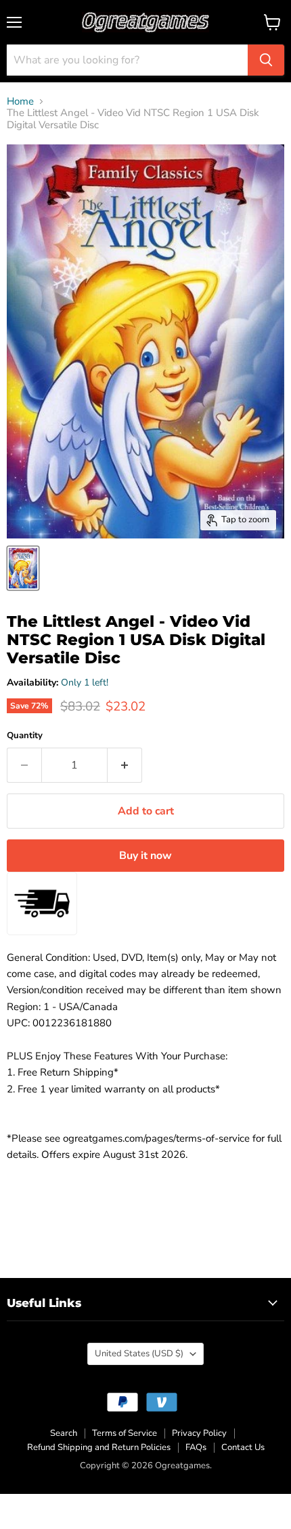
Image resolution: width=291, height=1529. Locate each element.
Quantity (25, 736)
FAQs (195, 1447)
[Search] (266, 60)
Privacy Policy (199, 1433)
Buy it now (145, 855)
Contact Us (243, 1447)
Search (63, 1433)
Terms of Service (124, 1433)
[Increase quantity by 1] (125, 765)
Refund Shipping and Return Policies (99, 1447)
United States (139, 1353)
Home (20, 101)
